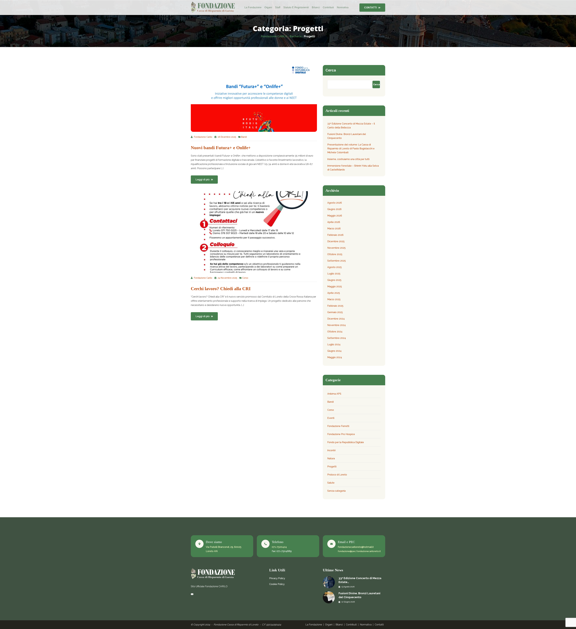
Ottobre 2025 (334, 254)
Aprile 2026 (333, 222)
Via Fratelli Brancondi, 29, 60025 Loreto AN (223, 549)
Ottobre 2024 (334, 331)
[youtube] (192, 594)
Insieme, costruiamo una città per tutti (348, 159)
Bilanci (316, 7)
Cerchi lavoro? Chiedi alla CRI (221, 288)
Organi (268, 7)
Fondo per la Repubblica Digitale (345, 442)
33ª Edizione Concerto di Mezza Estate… (360, 580)
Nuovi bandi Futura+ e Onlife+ (221, 147)
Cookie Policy (277, 584)
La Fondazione (253, 7)
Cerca (331, 70)
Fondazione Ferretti (338, 426)
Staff (277, 7)
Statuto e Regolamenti (296, 7)
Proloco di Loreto (337, 474)
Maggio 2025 (334, 286)
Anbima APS (334, 393)
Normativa (343, 7)
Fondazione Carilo (203, 137)
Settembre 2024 (336, 338)
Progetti (331, 466)
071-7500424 (279, 547)
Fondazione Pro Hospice (341, 434)
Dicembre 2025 (336, 241)
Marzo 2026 (334, 228)
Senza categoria (336, 490)
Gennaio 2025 (335, 312)
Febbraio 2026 (335, 235)
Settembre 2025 (336, 260)
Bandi (244, 137)
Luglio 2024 (333, 344)
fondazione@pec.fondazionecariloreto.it (359, 551)
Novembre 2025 (336, 247)
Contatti (379, 624)
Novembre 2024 (336, 325)
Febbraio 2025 (335, 305)
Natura (331, 458)
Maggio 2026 (334, 215)
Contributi (328, 7)
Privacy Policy (277, 578)
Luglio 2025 (333, 273)
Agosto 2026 (334, 202)
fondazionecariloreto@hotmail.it (356, 547)
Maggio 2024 (334, 357)
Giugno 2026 (334, 209)
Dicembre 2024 (336, 318)
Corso (245, 278)
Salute (330, 482)
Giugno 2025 (334, 280)
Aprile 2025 (333, 293)
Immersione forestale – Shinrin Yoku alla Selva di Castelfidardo (353, 167)
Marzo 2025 (333, 299)
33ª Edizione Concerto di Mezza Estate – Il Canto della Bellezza (351, 125)
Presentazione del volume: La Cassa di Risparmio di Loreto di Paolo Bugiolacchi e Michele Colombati (351, 148)
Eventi (330, 418)
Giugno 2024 (334, 350)
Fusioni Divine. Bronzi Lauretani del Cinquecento (346, 136)
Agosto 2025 (334, 267)
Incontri (331, 450)
